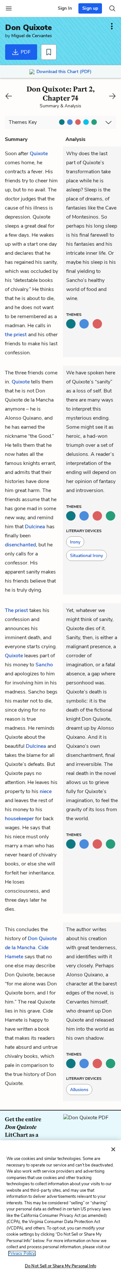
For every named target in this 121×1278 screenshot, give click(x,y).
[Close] (113, 1149)
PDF (25, 52)
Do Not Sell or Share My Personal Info (60, 1266)
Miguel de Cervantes (31, 36)
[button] (75, 542)
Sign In (65, 8)
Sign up (90, 8)
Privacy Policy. (22, 1253)
